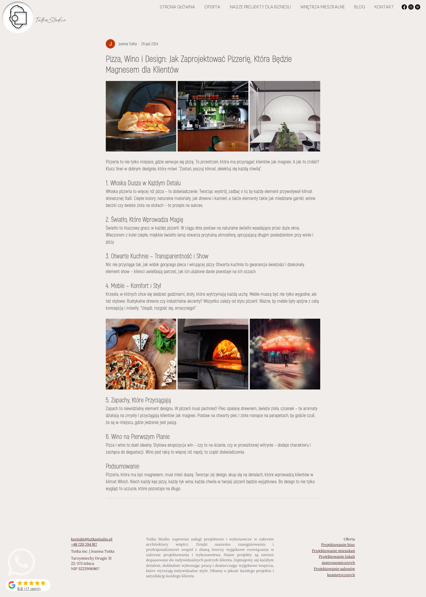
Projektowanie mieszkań (333, 550)
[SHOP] (28, 585)
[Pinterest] (417, 7)
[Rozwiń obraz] (141, 116)
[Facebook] (404, 7)
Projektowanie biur (338, 544)
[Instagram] (411, 7)
